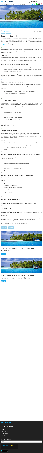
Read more (3, 254)
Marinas (20, 4)
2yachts (10, 218)
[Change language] (41, 4)
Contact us (5, 431)
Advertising (5, 433)
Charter (3, 4)
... (24, 4)
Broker (16, 4)
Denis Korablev (7, 31)
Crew (23, 4)
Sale (6, 4)
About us (4, 429)
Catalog (9, 4)
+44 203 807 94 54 (36, 2)
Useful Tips (3, 33)
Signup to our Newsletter (6, 439)
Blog (3, 435)
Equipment (8, 33)
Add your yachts (6, 422)
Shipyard (12, 4)
